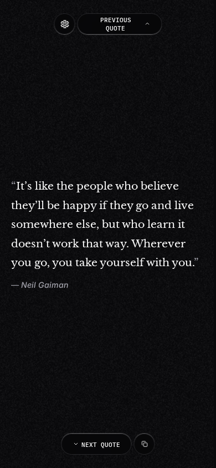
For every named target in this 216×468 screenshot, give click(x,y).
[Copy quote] (144, 444)
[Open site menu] (64, 23)
